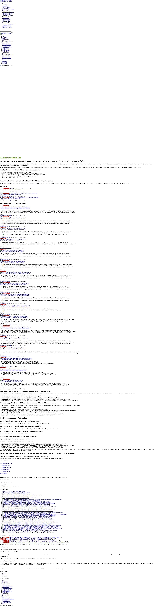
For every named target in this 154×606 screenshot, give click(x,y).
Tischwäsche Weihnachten (7, 586)
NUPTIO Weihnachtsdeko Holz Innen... (44, 539)
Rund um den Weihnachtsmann (8, 599)
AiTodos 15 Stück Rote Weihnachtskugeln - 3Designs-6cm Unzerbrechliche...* (15, 273)
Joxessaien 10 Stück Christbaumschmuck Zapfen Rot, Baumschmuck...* (14, 338)
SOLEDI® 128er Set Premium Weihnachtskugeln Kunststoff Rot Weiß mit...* (15, 208)
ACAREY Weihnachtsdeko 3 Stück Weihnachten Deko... (52, 541)
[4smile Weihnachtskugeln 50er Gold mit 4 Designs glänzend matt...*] (13, 347)
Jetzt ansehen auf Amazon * (5, 192)
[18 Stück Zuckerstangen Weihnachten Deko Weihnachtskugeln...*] (13, 261)
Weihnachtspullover (6, 601)
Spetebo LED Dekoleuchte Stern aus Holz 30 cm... (43, 538)
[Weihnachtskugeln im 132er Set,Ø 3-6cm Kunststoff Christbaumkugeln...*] (23, 193)
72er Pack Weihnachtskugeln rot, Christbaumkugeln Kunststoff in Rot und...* (14, 317)
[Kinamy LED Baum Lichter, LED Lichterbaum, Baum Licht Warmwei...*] (23, 537)
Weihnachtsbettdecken (6, 589)
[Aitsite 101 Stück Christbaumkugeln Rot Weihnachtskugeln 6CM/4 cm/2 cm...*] (15, 294)
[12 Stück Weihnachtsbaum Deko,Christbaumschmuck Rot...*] (12, 380)
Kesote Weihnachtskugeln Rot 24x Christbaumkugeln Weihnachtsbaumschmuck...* (16, 359)
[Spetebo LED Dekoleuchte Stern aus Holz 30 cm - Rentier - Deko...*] (19, 538)
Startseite (1, 486)
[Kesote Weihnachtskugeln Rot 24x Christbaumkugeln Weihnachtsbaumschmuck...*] (16, 358)
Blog (3, 603)
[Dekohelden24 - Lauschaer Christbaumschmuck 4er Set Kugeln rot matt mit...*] (24, 188)
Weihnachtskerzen (5, 594)
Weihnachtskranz (5, 596)
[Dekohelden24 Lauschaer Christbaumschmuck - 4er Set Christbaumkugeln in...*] (24, 197)
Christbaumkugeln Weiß (4, 469)
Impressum (4, 61)
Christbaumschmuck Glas (5, 465)
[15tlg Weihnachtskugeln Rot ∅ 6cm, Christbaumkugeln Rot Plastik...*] (13, 369)
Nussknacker (4, 582)
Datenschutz (4, 62)
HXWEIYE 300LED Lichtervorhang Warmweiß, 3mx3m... (53, 542)
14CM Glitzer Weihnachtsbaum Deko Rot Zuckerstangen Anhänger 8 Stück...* (15, 306)
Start (3, 580)
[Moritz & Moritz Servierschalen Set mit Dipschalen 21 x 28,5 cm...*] (22, 540)
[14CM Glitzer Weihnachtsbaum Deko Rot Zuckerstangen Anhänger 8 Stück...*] (15, 305)
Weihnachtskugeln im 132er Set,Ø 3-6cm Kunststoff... (10, 194)
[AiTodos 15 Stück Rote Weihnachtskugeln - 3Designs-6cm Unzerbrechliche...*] (15, 272)
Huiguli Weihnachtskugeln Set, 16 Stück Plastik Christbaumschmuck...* (13, 240)
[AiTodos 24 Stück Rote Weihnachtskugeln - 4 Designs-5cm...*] (12, 250)
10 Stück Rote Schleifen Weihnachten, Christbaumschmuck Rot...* (12, 218)
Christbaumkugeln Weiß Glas (5, 467)
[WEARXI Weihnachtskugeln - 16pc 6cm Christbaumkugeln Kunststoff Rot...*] (15, 327)
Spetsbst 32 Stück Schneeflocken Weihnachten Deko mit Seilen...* (12, 229)
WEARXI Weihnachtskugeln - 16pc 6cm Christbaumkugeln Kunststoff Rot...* (15, 328)
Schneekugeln (5, 584)
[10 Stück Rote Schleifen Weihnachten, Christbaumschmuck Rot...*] (13, 217)
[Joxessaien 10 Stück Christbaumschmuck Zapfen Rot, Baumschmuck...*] (14, 337)
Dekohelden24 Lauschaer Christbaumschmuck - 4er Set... (11, 198)
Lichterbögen (4, 581)
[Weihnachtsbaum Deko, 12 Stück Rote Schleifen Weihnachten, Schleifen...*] (14, 283)
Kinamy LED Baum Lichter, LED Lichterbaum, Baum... (49, 537)
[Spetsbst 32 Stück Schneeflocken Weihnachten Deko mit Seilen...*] (13, 228)
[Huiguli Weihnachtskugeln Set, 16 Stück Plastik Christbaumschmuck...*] (14, 239)
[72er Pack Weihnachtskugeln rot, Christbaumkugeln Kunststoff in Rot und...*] (15, 316)
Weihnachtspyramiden (6, 602)
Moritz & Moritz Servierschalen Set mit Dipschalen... (46, 540)
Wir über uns (4, 63)
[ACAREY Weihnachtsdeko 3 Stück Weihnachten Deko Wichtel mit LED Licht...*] (25, 541)
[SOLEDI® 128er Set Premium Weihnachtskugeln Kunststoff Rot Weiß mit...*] (15, 206)
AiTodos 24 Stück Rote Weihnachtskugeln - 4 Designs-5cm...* (12, 251)
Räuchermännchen (6, 583)
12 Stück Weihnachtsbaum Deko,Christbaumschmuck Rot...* (11, 381)
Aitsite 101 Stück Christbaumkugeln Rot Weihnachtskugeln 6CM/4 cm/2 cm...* (15, 295)
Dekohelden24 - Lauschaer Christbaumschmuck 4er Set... (11, 189)
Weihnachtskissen (5, 595)
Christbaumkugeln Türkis (5, 471)
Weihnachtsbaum (5, 587)
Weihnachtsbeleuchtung (6, 591)
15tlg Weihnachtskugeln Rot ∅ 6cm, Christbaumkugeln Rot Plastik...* (13, 370)
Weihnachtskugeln (3, 473)
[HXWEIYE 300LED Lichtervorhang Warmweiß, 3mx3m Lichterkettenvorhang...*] (25, 542)
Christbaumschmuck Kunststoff (6, 463)
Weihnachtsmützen (6, 600)
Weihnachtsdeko (5, 592)
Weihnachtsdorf (5, 593)
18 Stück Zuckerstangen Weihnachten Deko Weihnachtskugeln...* (12, 262)
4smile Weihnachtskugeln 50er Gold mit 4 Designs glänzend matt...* (13, 348)
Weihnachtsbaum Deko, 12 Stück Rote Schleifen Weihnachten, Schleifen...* (14, 284)
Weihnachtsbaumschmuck (7, 588)
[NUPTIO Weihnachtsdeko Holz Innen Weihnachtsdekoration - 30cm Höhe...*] (21, 539)
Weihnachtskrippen (6, 597)
